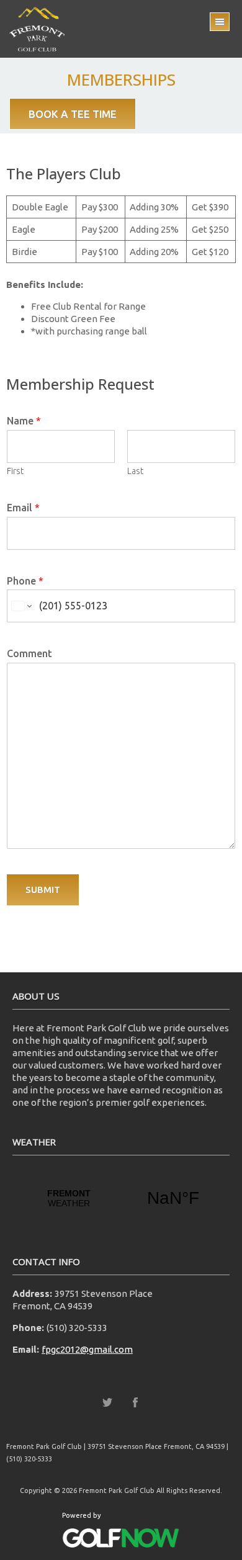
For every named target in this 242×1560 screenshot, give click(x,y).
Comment (29, 653)
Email (23, 507)
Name (24, 420)
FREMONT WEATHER (121, 1198)
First (15, 471)
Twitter (107, 1402)
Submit (42, 889)
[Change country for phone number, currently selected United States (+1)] (21, 605)
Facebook (135, 1402)
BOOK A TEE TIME (73, 114)
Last (135, 471)
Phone (25, 580)
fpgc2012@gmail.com (87, 1349)
